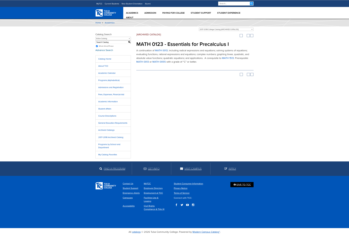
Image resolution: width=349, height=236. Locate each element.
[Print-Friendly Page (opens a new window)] (248, 35)
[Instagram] (193, 205)
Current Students (112, 3)
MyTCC (99, 3)
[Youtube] (187, 205)
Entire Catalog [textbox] (101, 38)
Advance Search (104, 50)
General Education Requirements (112, 122)
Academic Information (108, 101)
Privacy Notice (180, 188)
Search (251, 3)
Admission (150, 12)
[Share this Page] (244, 35)
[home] (105, 12)
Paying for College (173, 12)
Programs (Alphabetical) (109, 80)
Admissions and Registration (111, 87)
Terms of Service (181, 193)
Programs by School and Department (109, 146)
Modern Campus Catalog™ (206, 232)
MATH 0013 (161, 50)
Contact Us (128, 183)
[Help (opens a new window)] (251, 35)
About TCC (103, 65)
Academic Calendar (107, 73)
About (129, 17)
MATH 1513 (228, 58)
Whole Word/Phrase (106, 46)
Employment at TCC (153, 193)
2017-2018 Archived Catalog (110, 137)
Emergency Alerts (131, 193)
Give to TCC (243, 184)
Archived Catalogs (106, 130)
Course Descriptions (107, 115)
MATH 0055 (159, 62)
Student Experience (228, 12)
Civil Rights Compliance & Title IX (154, 207)
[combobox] (226, 29)
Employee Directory (153, 188)
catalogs (136, 232)
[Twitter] (182, 205)
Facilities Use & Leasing (151, 199)
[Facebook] (176, 205)
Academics (132, 12)
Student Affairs (104, 108)
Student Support (201, 12)
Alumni (148, 3)
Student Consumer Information (188, 183)
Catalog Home (104, 58)
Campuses (128, 197)
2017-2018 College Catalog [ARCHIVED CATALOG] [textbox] (219, 29)
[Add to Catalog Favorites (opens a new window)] (241, 35)
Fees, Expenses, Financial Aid (111, 94)
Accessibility (129, 206)
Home (98, 22)
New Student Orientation (132, 3)
